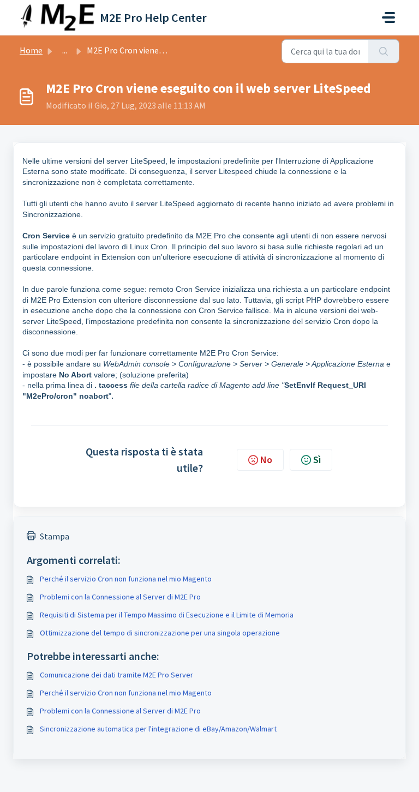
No (266, 459)
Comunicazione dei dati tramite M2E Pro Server (116, 675)
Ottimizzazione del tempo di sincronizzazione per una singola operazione (160, 633)
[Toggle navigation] (388, 17)
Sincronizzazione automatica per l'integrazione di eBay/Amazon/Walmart (158, 729)
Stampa (54, 536)
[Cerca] (383, 51)
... (64, 50)
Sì (317, 459)
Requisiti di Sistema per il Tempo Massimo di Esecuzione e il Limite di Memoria (167, 615)
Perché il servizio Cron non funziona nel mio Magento (126, 579)
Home (31, 50)
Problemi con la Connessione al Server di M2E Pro (120, 597)
